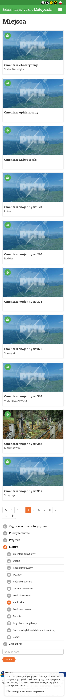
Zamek (16, 636)
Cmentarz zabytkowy (23, 553)
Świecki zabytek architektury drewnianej (33, 630)
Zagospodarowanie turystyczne (27, 526)
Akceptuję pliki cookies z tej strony (26, 691)
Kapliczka (18, 602)
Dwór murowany (21, 609)
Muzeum (17, 574)
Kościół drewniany (22, 581)
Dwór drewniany (21, 595)
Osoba (16, 560)
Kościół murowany (22, 567)
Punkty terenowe (19, 533)
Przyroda (14, 540)
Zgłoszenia (15, 644)
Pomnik (16, 616)
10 (5, 516)
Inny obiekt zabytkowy (24, 623)
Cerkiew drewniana (22, 588)
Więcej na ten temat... (17, 685)
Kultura (13, 547)
